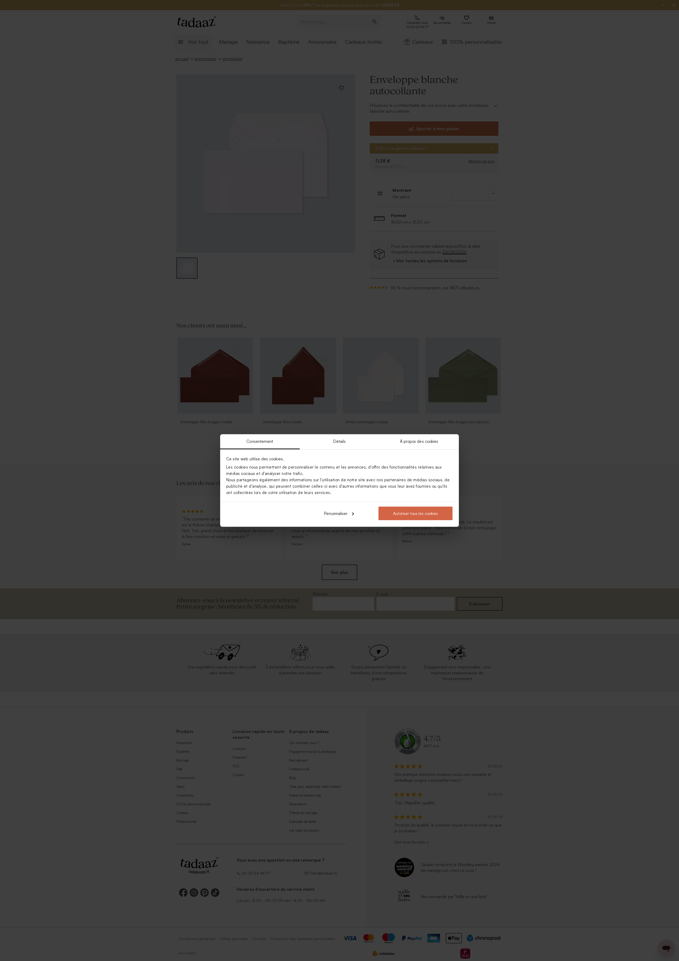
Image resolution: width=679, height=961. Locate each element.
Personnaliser (335, 513)
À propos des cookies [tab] (419, 441)
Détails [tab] (339, 441)
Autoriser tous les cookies (415, 513)
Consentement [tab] (259, 441)
